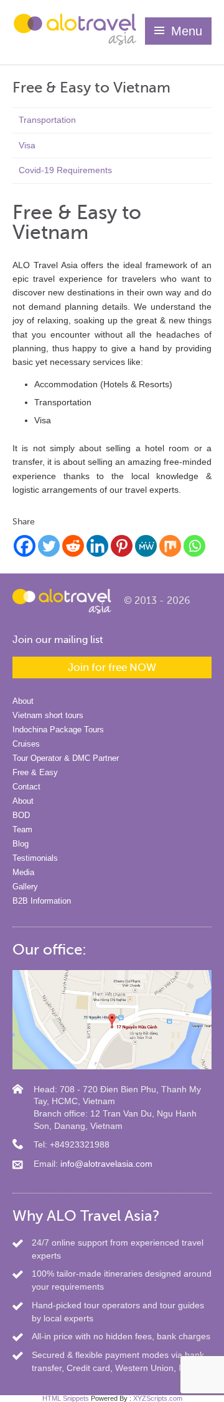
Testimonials (35, 858)
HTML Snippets (65, 1398)
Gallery (25, 887)
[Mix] (170, 546)
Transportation (47, 120)
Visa (27, 145)
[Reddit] (73, 546)
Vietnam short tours (47, 715)
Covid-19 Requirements (65, 170)
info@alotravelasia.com (106, 1164)
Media (23, 872)
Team (22, 829)
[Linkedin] (97, 546)
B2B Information (41, 901)
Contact (26, 787)
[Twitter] (49, 546)
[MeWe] (146, 546)
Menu (186, 31)
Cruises (26, 744)
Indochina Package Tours (58, 730)
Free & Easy (35, 772)
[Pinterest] (122, 546)
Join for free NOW (112, 667)
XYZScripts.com (157, 1398)
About (23, 701)
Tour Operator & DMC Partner (65, 758)
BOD (21, 815)
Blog (20, 844)
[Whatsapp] (194, 546)
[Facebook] (24, 546)
